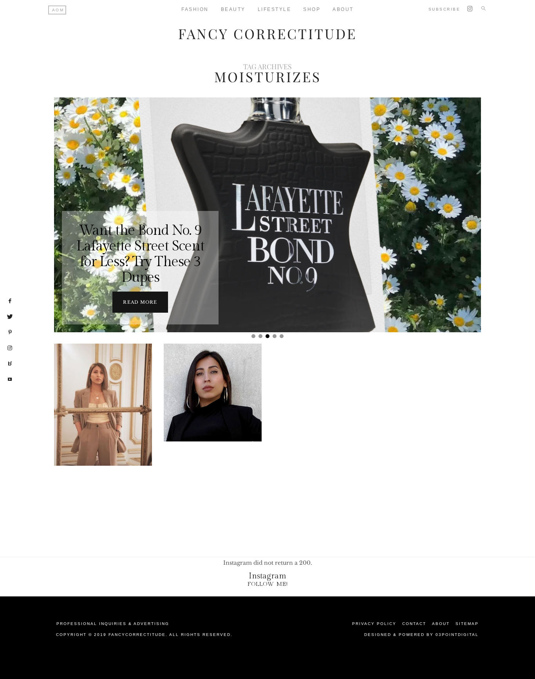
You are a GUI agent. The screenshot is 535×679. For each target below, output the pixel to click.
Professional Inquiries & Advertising (112, 623)
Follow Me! (268, 584)
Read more (140, 302)
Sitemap (467, 623)
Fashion (195, 9)
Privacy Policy (374, 623)
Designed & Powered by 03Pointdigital (421, 634)
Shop (311, 9)
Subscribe (444, 9)
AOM (58, 10)
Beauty (233, 9)
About (343, 9)
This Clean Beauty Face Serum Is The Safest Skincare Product (213, 412)
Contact (414, 623)
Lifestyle (274, 9)
